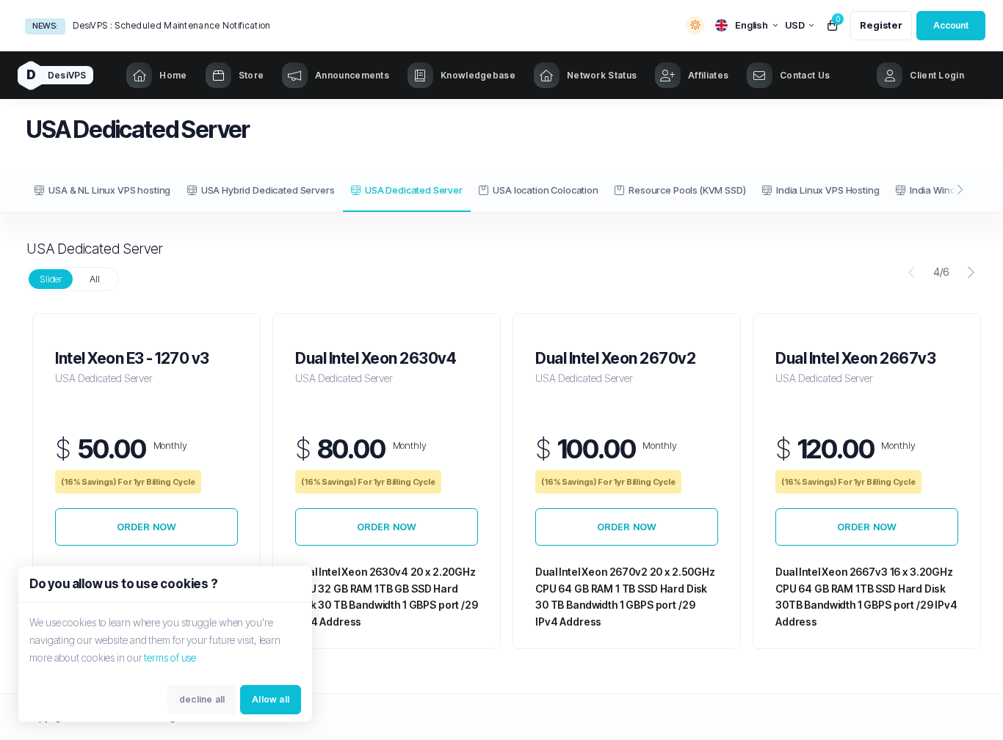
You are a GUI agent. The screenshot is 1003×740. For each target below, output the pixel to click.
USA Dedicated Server (414, 190)
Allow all (270, 699)
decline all (202, 699)
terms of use (170, 657)
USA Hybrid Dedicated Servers (268, 190)
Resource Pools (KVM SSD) (687, 190)
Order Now (147, 526)
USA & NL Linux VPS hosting (109, 190)
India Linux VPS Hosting (828, 190)
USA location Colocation (545, 190)
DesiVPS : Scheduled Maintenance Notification (171, 25)
